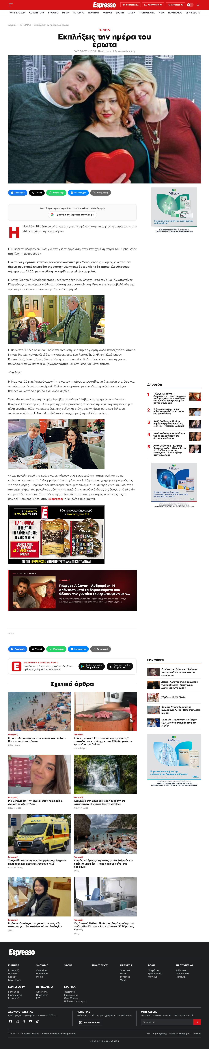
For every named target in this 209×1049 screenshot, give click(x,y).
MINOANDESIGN (110, 1041)
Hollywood (42, 973)
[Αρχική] (22, 952)
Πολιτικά (180, 976)
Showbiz (42, 965)
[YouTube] (30, 1021)
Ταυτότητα (69, 991)
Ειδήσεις (13, 965)
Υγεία (123, 973)
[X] (24, 1021)
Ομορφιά (125, 970)
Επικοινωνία (71, 994)
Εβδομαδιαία (155, 973)
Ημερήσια (153, 970)
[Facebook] (10, 1021)
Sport (68, 965)
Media (39, 976)
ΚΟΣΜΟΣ (107, 12)
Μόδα (123, 979)
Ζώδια (152, 965)
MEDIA (65, 12)
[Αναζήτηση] (198, 5)
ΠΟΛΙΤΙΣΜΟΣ (175, 12)
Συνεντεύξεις (15, 994)
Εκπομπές (13, 991)
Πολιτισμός (100, 965)
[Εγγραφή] (197, 1022)
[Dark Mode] (190, 5)
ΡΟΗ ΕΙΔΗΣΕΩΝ (17, 12)
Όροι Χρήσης (71, 998)
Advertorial (42, 991)
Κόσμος (12, 976)
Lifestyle (126, 965)
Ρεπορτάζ (13, 970)
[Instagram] (17, 1021)
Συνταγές (125, 976)
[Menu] (11, 5)
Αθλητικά (181, 970)
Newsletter (42, 994)
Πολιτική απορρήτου (75, 1001)
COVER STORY (36, 12)
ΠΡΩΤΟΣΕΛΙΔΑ (147, 12)
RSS (38, 998)
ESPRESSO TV (193, 12)
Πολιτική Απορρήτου (179, 1033)
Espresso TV (16, 986)
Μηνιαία (152, 976)
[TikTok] (37, 1021)
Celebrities (42, 970)
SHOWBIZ (53, 12)
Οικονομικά (182, 973)
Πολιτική (12, 973)
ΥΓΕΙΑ (161, 12)
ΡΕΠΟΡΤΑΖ (78, 12)
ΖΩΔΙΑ (131, 12)
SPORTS (120, 12)
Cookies (197, 1033)
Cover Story (14, 979)
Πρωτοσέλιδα (185, 965)
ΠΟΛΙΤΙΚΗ (93, 12)
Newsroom (104, 51)
